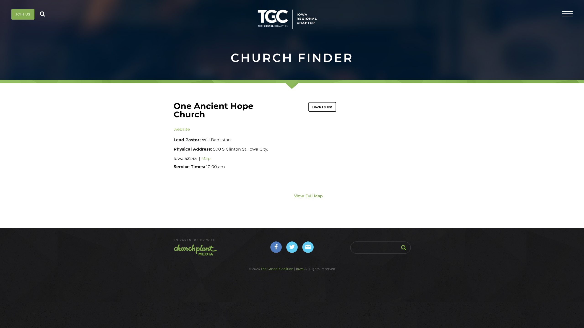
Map (206, 158)
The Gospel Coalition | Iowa (282, 269)
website (182, 129)
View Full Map (308, 196)
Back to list (322, 107)
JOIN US (23, 14)
